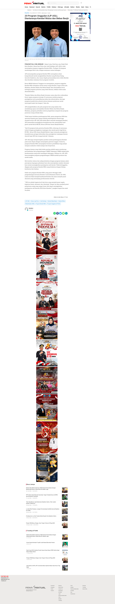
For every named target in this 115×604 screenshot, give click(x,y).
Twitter (52, 589)
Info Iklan (60, 592)
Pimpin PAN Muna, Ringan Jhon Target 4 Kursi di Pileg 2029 (40, 558)
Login (59, 593)
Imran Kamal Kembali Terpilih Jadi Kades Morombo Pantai (40, 542)
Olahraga (60, 7)
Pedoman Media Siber (62, 595)
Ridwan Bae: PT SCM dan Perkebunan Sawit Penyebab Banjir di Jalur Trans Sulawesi (70, 10)
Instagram (53, 587)
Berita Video (60, 587)
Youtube (52, 590)
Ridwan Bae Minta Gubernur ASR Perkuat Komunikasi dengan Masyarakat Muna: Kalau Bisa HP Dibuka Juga (41, 535)
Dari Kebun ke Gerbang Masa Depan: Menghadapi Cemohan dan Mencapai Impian (34, 10)
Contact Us (60, 589)
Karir (71, 592)
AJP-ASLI (27, 201)
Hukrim (43, 7)
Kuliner (72, 7)
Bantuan (60, 585)
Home (26, 7)
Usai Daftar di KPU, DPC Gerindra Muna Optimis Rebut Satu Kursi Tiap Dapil (43, 566)
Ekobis (78, 7)
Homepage (60, 590)
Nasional (31, 7)
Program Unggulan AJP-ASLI (53, 204)
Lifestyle (66, 7)
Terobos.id (3, 581)
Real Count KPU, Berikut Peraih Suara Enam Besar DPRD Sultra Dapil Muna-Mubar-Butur (42, 551)
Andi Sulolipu (43, 201)
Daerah (38, 7)
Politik (48, 7)
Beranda (84, 585)
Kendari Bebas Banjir (52, 201)
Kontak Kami (73, 593)
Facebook (52, 585)
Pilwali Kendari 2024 (29, 204)
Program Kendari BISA (41, 204)
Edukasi (54, 7)
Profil (59, 597)
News (87, 7)
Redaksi (31, 208)
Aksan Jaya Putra (35, 201)
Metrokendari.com (5, 579)
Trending (60, 600)
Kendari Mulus (62, 201)
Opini (82, 7)
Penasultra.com (4, 578)
